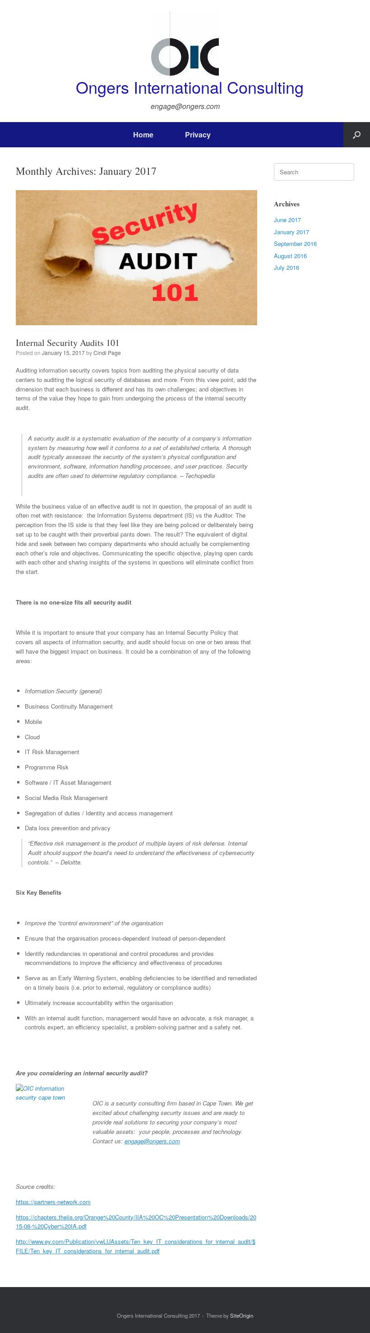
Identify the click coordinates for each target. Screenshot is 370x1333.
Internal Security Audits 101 (68, 343)
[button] (356, 134)
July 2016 (286, 267)
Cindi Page (107, 352)
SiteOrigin (241, 1315)
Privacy (198, 134)
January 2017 (291, 231)
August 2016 (290, 255)
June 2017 (287, 219)
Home (143, 134)
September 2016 (295, 243)
